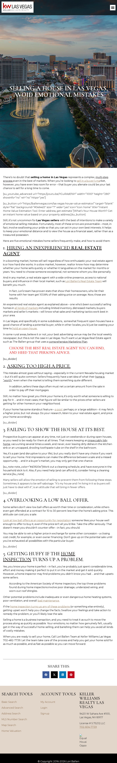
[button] (112, 7)
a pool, (58, 409)
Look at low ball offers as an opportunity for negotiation (37, 520)
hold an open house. (24, 328)
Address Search (11, 713)
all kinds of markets (26, 308)
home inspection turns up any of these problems (40, 606)
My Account (48, 702)
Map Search (9, 725)
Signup (45, 713)
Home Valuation (11, 730)
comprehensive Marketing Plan (68, 341)
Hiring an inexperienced (52, 251)
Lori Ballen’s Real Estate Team (83, 281)
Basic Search (9, 702)
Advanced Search (12, 707)
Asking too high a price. (39, 366)
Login (44, 707)
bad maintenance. (49, 600)
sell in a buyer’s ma (88, 180)
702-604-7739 (88, 727)
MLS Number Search (14, 719)
